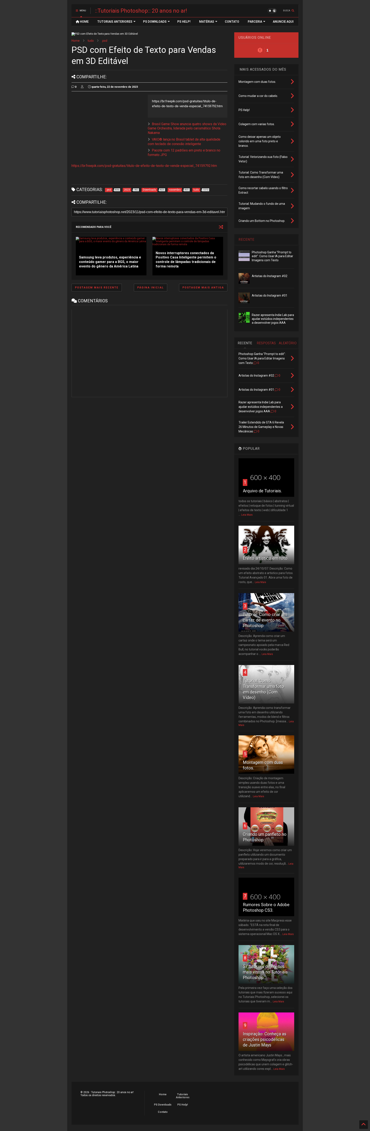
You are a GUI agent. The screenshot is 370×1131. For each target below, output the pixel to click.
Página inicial (150, 287)
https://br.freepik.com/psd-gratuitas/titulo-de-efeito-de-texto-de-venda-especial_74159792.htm (144, 166)
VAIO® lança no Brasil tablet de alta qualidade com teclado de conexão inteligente (184, 141)
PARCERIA (255, 21)
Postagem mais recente (96, 287)
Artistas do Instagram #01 (269, 295)
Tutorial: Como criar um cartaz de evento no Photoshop (265, 620)
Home (76, 40)
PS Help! (182, 1104)
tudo (91, 40)
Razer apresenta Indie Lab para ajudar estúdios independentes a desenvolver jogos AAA (273, 318)
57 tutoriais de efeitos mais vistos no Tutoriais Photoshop (265, 972)
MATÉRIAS (206, 21)
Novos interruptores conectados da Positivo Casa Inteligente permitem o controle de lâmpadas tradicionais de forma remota (186, 259)
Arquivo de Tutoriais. (262, 490)
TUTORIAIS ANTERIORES (114, 21)
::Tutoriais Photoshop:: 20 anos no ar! (141, 10)
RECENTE (246, 239)
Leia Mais (247, 514)
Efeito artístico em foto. (265, 558)
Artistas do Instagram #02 (269, 276)
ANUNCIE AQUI (283, 21)
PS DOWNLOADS (155, 21)
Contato (163, 1111)
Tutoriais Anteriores (182, 1096)
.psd (104, 40)
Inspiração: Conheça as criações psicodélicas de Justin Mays (264, 1039)
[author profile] (82, 87)
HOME (84, 21)
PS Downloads (163, 1104)
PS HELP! (184, 21)
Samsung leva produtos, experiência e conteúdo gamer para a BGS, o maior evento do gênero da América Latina (110, 261)
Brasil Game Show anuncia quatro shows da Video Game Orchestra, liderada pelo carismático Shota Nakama (187, 128)
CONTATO (232, 21)
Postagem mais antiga (203, 287)
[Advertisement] (107, 124)
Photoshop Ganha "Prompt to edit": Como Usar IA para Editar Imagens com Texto (272, 256)
